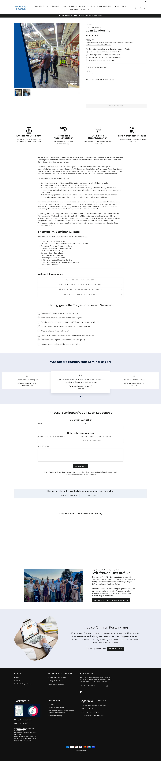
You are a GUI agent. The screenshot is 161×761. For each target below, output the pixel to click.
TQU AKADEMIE (93, 27)
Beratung (40, 6)
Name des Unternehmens (51, 436)
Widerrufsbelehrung (55, 716)
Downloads (86, 6)
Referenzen (104, 6)
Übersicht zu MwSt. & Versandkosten (98, 44)
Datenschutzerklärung (56, 707)
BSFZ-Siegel (21, 728)
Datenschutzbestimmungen (75, 474)
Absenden (80, 466)
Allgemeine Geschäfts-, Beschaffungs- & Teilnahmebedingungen (62, 711)
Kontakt (74, 10)
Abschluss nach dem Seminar (80, 294)
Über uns (119, 6)
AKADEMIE (69, 6)
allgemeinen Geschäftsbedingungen (100, 472)
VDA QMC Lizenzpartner (22, 720)
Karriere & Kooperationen (23, 684)
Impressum (52, 704)
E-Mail (84, 423)
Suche (16, 678)
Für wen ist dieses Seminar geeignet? (80, 289)
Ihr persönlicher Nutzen (80, 280)
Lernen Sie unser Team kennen (111, 600)
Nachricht (43, 446)
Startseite (89, 24)
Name (40, 423)
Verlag (85, 10)
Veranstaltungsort (97, 67)
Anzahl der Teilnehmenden (96, 436)
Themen (55, 6)
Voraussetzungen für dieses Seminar (80, 285)
